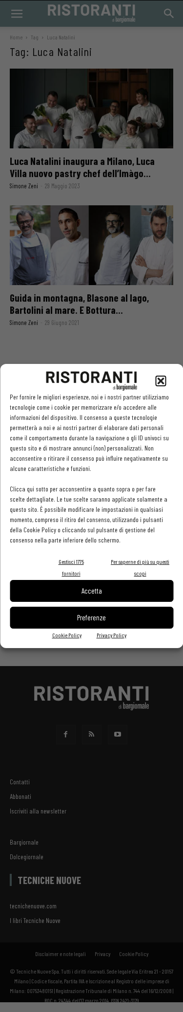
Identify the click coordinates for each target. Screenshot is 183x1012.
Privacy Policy (111, 635)
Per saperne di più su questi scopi (140, 567)
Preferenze (91, 617)
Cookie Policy (66, 635)
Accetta (91, 590)
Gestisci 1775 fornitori (71, 567)
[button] (160, 381)
